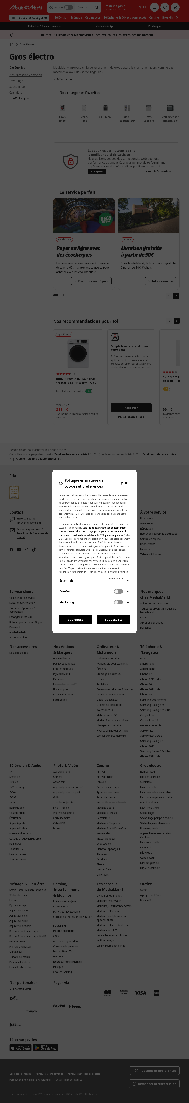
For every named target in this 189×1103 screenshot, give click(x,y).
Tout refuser (75, 620)
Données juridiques (118, 571)
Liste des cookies (97, 571)
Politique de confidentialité (72, 571)
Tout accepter (113, 620)
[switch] (118, 591)
